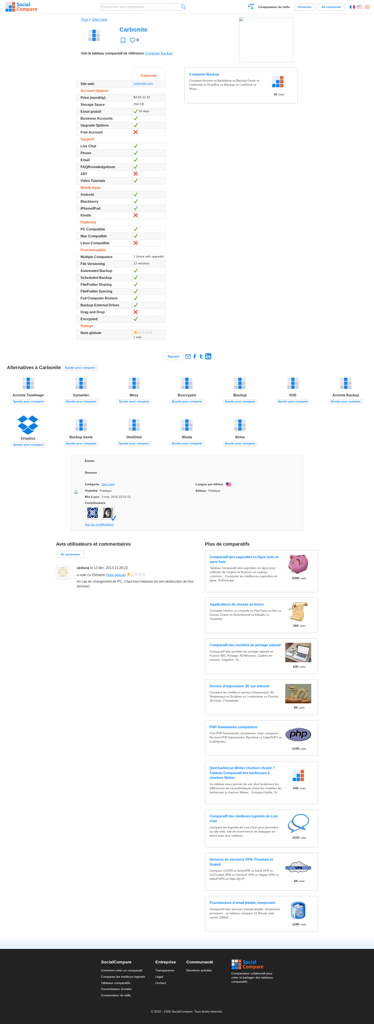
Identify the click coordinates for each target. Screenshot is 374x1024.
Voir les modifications (99, 524)
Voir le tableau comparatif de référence (112, 53)
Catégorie (92, 484)
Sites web (99, 19)
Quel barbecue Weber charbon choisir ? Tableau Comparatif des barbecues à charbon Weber (242, 773)
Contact (160, 983)
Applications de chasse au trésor (237, 604)
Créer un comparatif (251, 7)
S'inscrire (304, 7)
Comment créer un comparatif (121, 970)
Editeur (201, 490)
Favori (123, 40)
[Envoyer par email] (188, 356)
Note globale (116, 575)
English (359, 7)
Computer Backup (158, 53)
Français (352, 7)
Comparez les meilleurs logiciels (123, 976)
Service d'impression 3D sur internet (239, 686)
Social (252, 964)
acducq (83, 568)
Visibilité (91, 490)
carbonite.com (143, 83)
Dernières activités (199, 970)
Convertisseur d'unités (116, 989)
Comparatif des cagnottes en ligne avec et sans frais (244, 559)
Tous (84, 19)
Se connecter (331, 7)
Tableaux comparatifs (115, 983)
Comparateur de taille (274, 7)
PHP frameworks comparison (234, 727)
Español (367, 7)
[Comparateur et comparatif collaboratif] (21, 7)
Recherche (183, 7)
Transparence (164, 970)
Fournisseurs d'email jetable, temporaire (242, 903)
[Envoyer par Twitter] (201, 356)
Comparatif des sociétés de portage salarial (245, 645)
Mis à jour (92, 496)
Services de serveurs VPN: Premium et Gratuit (241, 862)
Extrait (89, 461)
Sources (91, 472)
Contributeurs (95, 503)
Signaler (174, 356)
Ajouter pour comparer (80, 367)
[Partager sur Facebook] (195, 356)
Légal (159, 976)
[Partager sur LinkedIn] (208, 356)
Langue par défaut (209, 484)
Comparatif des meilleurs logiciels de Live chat (244, 818)
